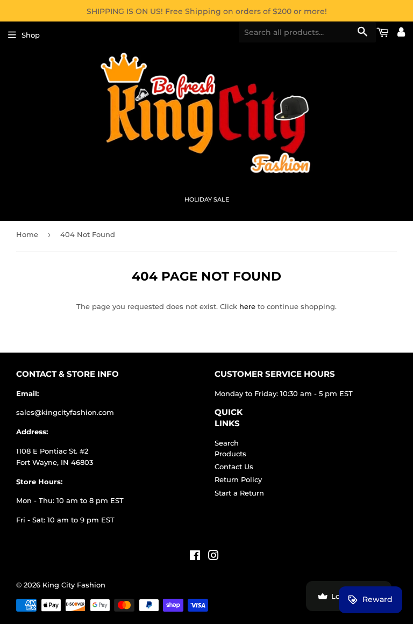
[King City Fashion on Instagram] (213, 557)
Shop (31, 35)
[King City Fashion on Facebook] (195, 557)
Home (27, 234)
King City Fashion (73, 584)
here (247, 306)
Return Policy (238, 479)
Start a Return (239, 493)
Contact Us (234, 466)
